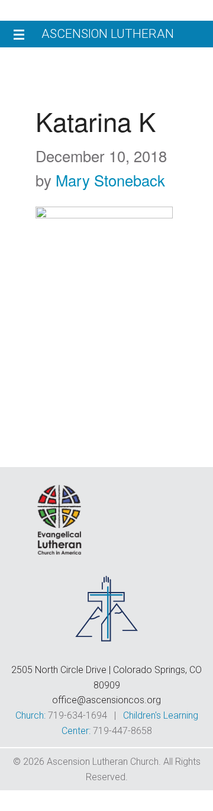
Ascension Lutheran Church (107, 37)
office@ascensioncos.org (106, 700)
